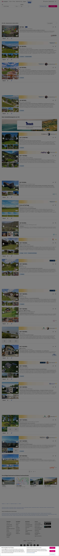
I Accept (52, 547)
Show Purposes (52, 554)
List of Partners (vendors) (31, 552)
